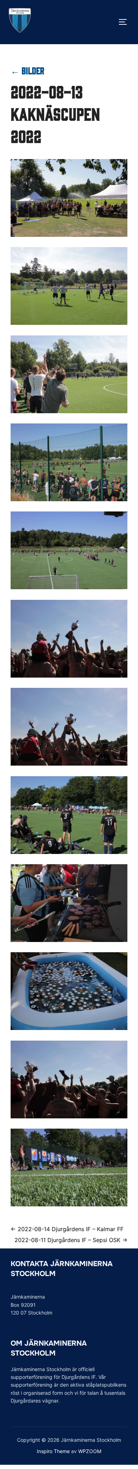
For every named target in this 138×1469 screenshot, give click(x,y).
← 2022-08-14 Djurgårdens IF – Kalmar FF (67, 1229)
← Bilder (27, 70)
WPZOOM (89, 1451)
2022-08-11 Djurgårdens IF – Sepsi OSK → (71, 1239)
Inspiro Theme (53, 1451)
